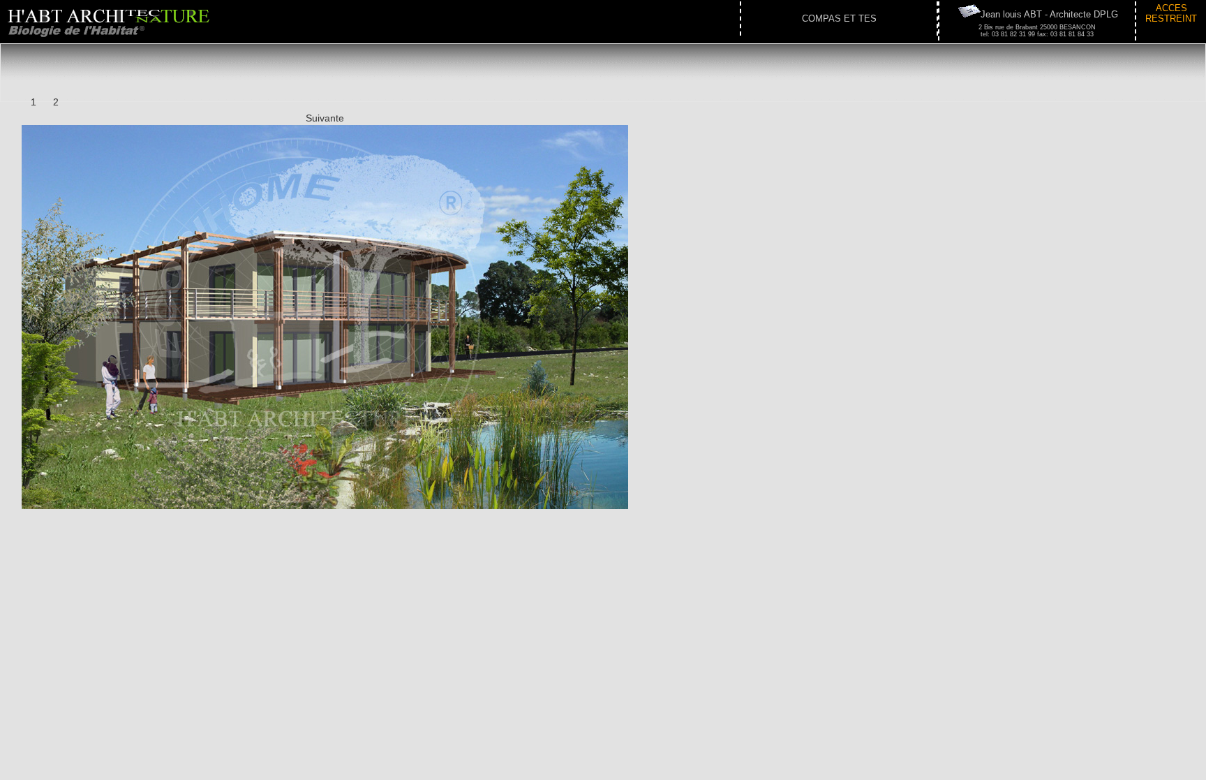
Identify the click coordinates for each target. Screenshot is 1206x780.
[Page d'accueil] (114, 39)
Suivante (325, 118)
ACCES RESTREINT (1171, 13)
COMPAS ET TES (839, 18)
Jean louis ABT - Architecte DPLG (1049, 14)
